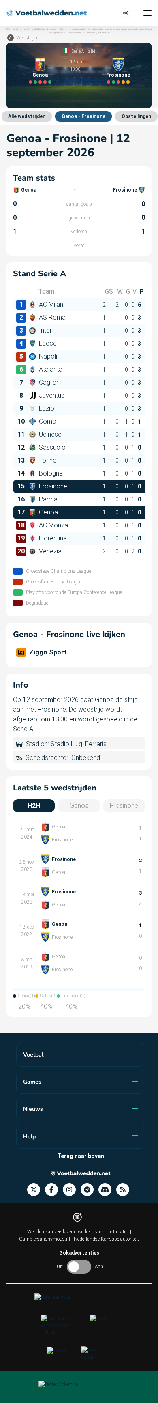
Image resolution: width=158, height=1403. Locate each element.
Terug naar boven (80, 1156)
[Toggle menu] (147, 13)
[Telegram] (89, 1189)
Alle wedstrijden (26, 116)
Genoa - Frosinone (83, 116)
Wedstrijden (28, 38)
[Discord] (107, 1189)
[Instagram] (72, 1189)
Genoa (40, 75)
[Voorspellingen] (125, 1189)
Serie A (78, 51)
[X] (36, 1189)
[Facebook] (54, 1189)
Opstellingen (136, 116)
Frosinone (118, 75)
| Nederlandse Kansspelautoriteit (105, 1239)
